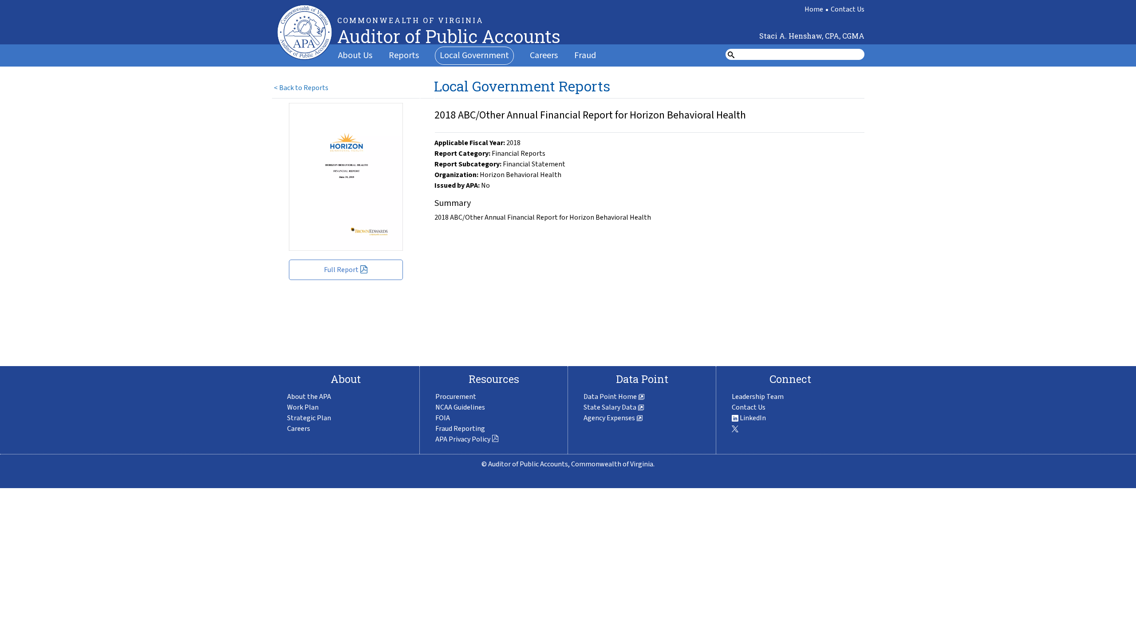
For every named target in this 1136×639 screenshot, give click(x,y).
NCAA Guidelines (460, 407)
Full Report (341, 270)
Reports (404, 55)
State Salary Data (611, 407)
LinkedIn (752, 418)
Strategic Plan (309, 418)
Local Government (474, 55)
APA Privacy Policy (462, 439)
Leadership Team (758, 397)
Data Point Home (611, 397)
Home (814, 9)
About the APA (309, 397)
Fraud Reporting (460, 429)
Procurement (455, 397)
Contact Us (847, 9)
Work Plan (303, 407)
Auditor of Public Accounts (448, 36)
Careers (544, 55)
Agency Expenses (610, 418)
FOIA (442, 418)
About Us (355, 55)
